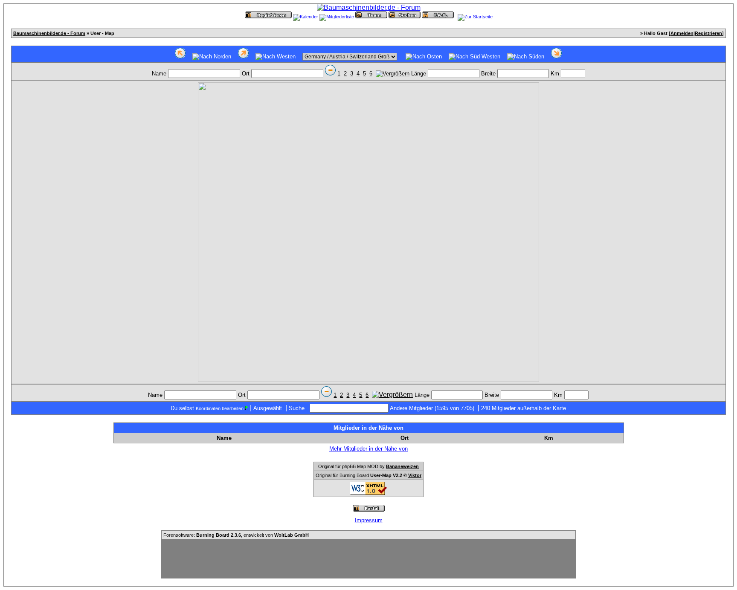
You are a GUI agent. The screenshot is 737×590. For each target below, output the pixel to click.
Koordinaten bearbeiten (220, 408)
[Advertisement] (368, 559)
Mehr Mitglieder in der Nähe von (368, 448)
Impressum (369, 520)
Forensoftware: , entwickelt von (236, 535)
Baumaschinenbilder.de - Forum (49, 33)
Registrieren (708, 33)
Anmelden (681, 33)
